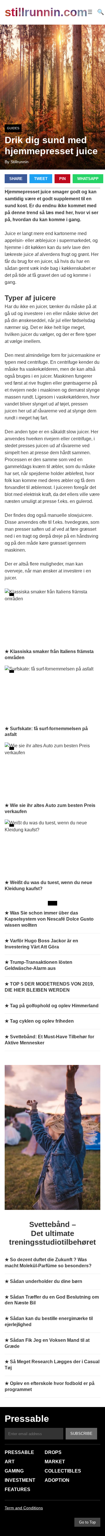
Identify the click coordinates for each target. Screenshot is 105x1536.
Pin (62, 179)
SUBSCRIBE (81, 1433)
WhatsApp (88, 179)
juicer (46, 261)
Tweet (41, 179)
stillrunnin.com (46, 12)
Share (15, 179)
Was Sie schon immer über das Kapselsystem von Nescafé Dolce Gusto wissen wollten (49, 919)
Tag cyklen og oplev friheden (42, 1021)
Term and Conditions (24, 1508)
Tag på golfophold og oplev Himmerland (54, 1005)
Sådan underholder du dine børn (46, 1281)
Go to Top (87, 1522)
